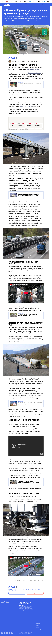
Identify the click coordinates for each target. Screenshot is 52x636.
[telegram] (9, 58)
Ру (47, 4)
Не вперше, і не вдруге (26, 106)
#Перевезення (38, 589)
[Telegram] (10, 633)
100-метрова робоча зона (34, 73)
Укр (44, 4)
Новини (18, 4)
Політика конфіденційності (40, 629)
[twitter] (14, 58)
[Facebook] (2, 633)
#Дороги (14, 590)
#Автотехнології (25, 589)
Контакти (37, 627)
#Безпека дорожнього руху (14, 589)
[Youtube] (7, 633)
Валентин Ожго (15, 61)
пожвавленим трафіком (33, 69)
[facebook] (12, 58)
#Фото (9, 590)
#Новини (32, 589)
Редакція (37, 625)
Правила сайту (38, 623)
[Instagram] (12, 633)
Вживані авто (37, 4)
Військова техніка (30, 4)
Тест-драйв (23, 4)
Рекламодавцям (38, 621)
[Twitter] (5, 633)
